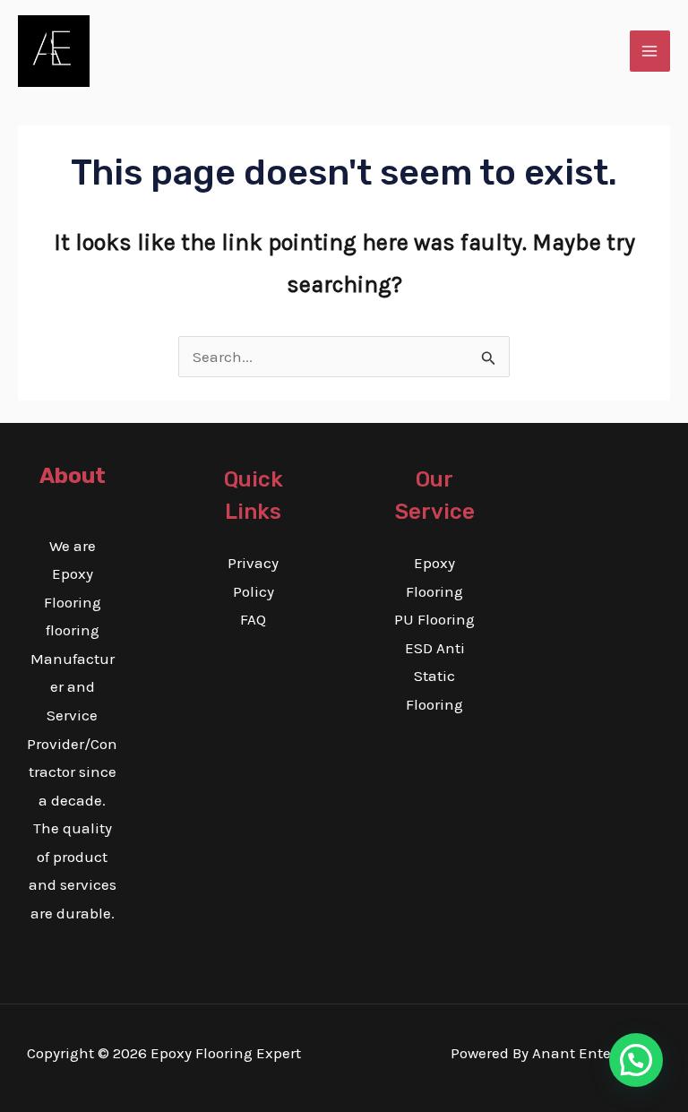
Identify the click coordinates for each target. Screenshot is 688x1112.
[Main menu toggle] (650, 51)
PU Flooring (434, 619)
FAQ (253, 619)
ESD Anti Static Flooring (435, 676)
